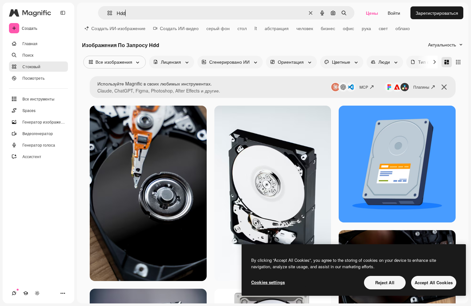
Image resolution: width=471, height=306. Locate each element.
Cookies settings (268, 282)
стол (242, 28)
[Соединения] (14, 293)
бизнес (328, 28)
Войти (394, 13)
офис (348, 28)
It (255, 28)
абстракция (277, 28)
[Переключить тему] (37, 293)
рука (366, 28)
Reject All (384, 282)
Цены (372, 13)
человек (304, 28)
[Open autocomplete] (107, 13)
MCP (363, 87)
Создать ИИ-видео (179, 28)
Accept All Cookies (434, 282)
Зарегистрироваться (437, 13)
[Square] (458, 62)
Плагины (421, 87)
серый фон (218, 28)
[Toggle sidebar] (63, 13)
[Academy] (26, 293)
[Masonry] (447, 62)
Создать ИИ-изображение (118, 28)
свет (383, 28)
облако (402, 28)
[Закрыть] (444, 87)
